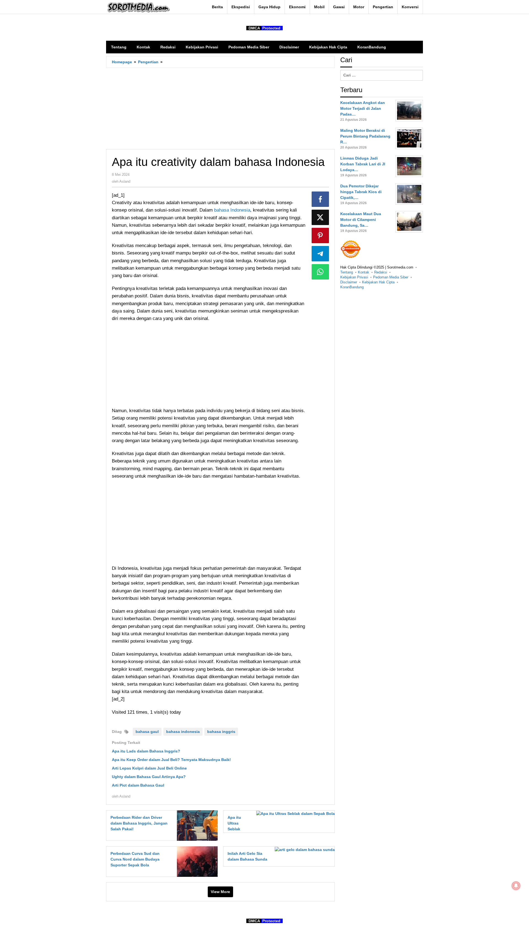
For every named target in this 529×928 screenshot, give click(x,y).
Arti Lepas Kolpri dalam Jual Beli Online (149, 768)
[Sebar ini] (320, 199)
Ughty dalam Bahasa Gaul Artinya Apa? (149, 776)
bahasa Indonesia (232, 210)
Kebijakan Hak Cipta (378, 282)
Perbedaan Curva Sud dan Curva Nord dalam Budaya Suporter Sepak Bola (135, 859)
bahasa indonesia (183, 731)
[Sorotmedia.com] (138, 7)
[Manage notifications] (516, 885)
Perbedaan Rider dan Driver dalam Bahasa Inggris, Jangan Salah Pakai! (139, 823)
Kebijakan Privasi (354, 277)
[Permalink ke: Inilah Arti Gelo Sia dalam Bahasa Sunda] (303, 849)
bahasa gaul (147, 731)
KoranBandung (352, 287)
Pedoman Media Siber (390, 277)
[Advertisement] (220, 108)
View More (220, 891)
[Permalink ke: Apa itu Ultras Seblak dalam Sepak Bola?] (293, 813)
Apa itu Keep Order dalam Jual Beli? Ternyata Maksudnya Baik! (171, 759)
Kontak (363, 272)
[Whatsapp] (320, 272)
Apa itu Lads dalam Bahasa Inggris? (146, 751)
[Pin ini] (320, 235)
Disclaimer (348, 282)
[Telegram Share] (320, 253)
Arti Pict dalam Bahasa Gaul (138, 785)
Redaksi (380, 272)
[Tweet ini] (320, 217)
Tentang (346, 272)
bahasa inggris (221, 731)
